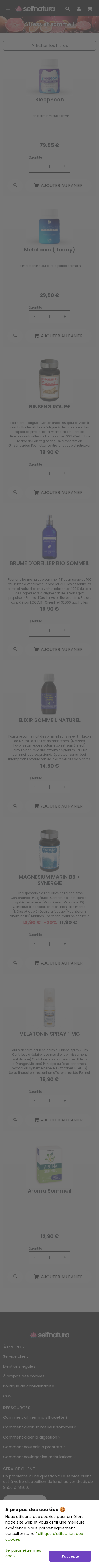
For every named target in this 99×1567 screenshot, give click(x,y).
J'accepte (70, 1556)
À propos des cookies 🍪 (35, 1509)
